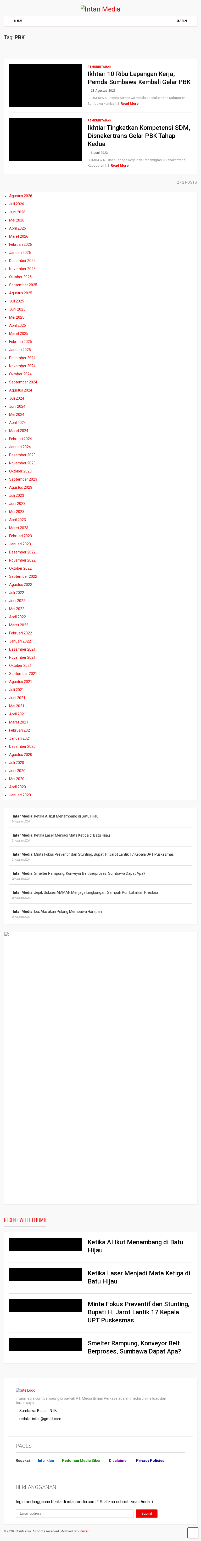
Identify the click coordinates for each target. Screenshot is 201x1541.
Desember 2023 (22, 455)
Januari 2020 (20, 795)
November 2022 (22, 560)
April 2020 (17, 787)
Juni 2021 (17, 698)
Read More (130, 104)
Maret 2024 (18, 431)
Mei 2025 (16, 317)
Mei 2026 (16, 220)
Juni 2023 (17, 503)
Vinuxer (82, 1531)
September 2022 (23, 576)
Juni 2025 (17, 309)
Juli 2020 (16, 763)
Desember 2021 (22, 649)
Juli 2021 (16, 690)
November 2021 (22, 657)
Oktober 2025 (20, 277)
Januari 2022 (20, 641)
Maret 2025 (18, 333)
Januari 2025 (20, 350)
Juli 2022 (16, 593)
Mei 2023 (16, 512)
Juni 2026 (17, 212)
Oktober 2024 (20, 374)
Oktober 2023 (20, 471)
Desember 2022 (22, 552)
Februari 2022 (20, 633)
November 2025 (22, 269)
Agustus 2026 (20, 196)
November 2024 (22, 366)
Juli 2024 (16, 398)
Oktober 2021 (20, 665)
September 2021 (23, 674)
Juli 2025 (16, 301)
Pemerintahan (99, 66)
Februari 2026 (20, 244)
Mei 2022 (16, 609)
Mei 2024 (16, 414)
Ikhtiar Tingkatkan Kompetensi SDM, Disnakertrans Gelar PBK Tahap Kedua (139, 136)
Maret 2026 (18, 236)
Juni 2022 (17, 601)
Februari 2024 (20, 439)
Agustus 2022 (20, 584)
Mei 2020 (16, 779)
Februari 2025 (20, 342)
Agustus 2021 (20, 682)
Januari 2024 (20, 447)
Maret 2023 (18, 528)
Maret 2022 (18, 625)
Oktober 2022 (20, 568)
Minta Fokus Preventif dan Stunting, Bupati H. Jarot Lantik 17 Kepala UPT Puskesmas (138, 1312)
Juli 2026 (16, 204)
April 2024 (17, 423)
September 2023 (23, 479)
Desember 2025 (22, 261)
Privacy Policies (150, 1460)
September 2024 (23, 382)
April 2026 (17, 228)
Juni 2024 (17, 406)
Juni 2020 (17, 771)
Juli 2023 (16, 495)
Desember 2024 (22, 358)
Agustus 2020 (20, 754)
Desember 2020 (22, 746)
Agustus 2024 (20, 390)
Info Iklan (46, 1460)
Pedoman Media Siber (81, 1460)
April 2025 (17, 325)
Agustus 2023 (20, 487)
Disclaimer (118, 1460)
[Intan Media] (100, 9)
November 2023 (22, 463)
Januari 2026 (20, 252)
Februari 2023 (20, 536)
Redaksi (23, 1460)
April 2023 (17, 520)
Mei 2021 (16, 706)
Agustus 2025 (20, 293)
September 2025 (23, 285)
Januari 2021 (20, 738)
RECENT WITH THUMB (25, 1220)
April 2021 (17, 714)
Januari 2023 (20, 544)
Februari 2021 (20, 730)
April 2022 (17, 617)
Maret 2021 (18, 722)
